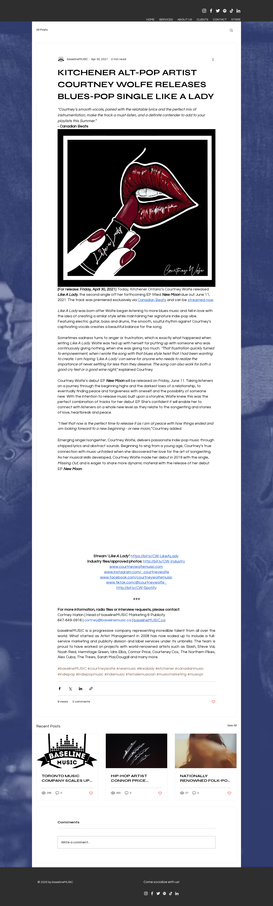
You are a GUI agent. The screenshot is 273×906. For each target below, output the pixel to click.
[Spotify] (224, 10)
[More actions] (212, 59)
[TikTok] (231, 10)
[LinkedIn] (238, 10)
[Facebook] (211, 10)
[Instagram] (204, 10)
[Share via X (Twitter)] (70, 689)
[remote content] (136, 513)
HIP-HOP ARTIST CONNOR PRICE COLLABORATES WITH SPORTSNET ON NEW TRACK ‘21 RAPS (135, 778)
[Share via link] (91, 689)
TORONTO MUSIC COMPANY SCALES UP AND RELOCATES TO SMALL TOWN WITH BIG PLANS (66, 778)
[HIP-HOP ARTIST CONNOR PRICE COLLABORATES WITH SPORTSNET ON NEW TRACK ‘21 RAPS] (136, 751)
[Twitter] (218, 10)
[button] (231, 30)
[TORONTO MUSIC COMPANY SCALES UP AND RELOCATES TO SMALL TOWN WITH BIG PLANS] (67, 751)
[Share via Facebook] (60, 689)
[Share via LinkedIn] (80, 689)
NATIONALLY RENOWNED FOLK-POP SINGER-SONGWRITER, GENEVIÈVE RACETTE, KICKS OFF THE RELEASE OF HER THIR (205, 778)
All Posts (42, 29)
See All (232, 725)
